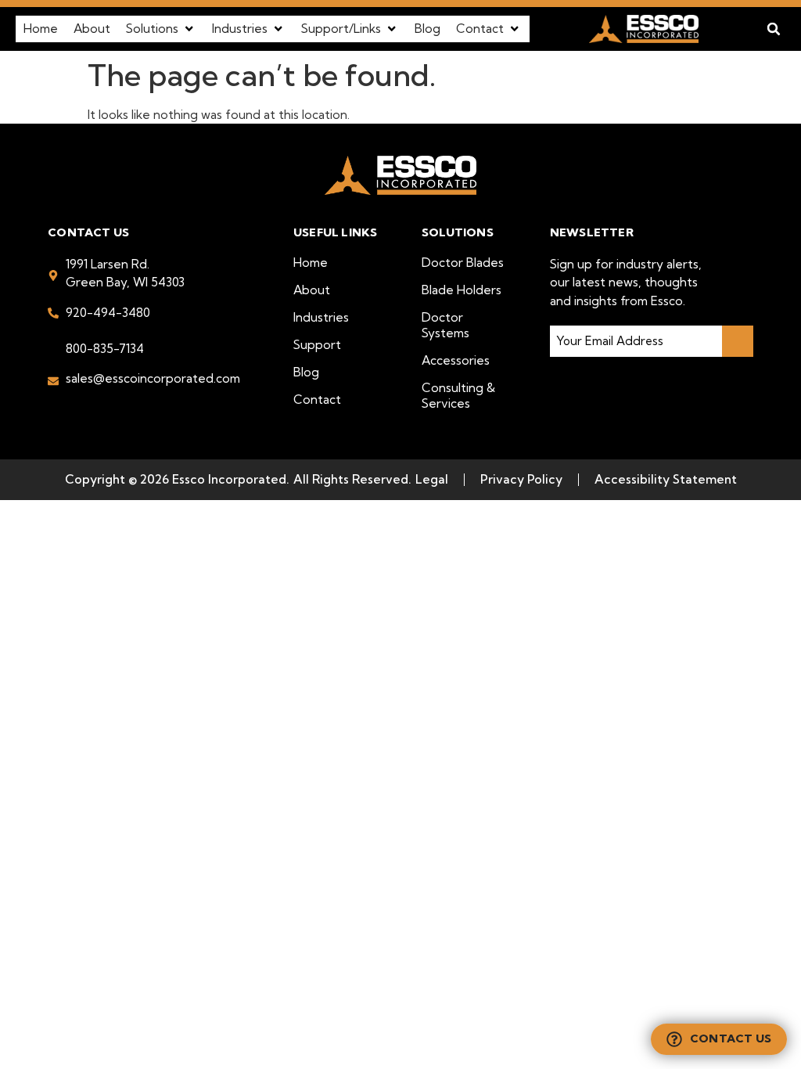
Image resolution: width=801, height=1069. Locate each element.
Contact (317, 399)
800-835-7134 (105, 348)
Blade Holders (461, 290)
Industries (321, 317)
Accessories (456, 360)
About (311, 290)
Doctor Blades (463, 262)
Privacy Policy (521, 479)
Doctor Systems (445, 325)
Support (317, 344)
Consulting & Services (458, 395)
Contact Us (730, 1038)
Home (310, 262)
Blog (306, 372)
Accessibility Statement (665, 479)
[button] (161, 28)
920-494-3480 (108, 312)
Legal (431, 479)
